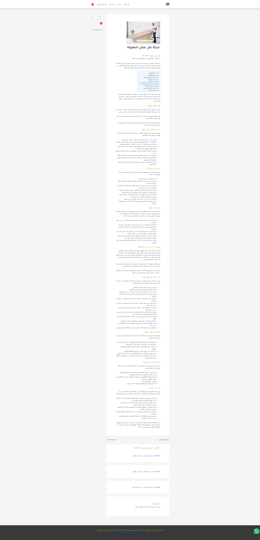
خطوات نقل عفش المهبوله (152, 86)
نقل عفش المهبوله (153, 75)
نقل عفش (126, 4)
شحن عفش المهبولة (153, 90)
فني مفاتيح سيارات (96, 29)
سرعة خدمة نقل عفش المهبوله (151, 88)
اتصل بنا (118, 4)
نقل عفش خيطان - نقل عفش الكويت (143, 471)
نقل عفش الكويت (102, 4)
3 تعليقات (157, 58)
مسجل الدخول (147, 507)
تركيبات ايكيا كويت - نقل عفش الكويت (142, 487)
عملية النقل (157, 96)
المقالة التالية (111, 439)
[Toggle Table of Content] (157, 73)
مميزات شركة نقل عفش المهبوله (150, 84)
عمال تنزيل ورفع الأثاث (152, 79)
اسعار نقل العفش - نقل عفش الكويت (143, 456)
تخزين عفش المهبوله (153, 81)
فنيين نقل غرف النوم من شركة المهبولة (148, 82)
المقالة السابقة (164, 439)
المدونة (111, 4)
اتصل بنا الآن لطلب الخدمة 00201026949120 (130, 532)
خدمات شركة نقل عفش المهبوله (150, 77)
